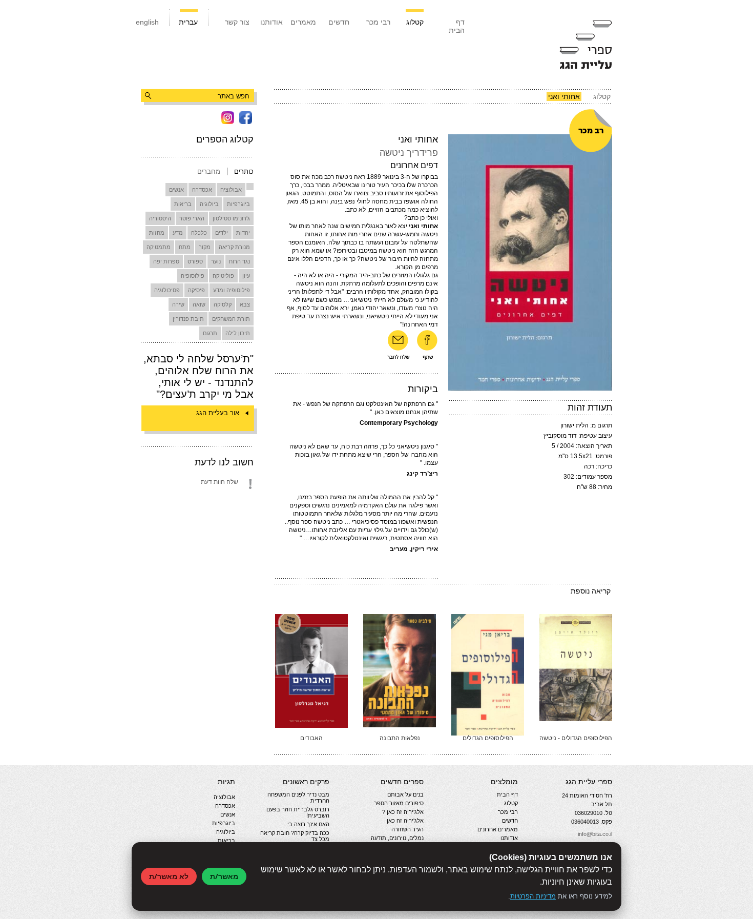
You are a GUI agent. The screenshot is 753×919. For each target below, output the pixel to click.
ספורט (195, 261)
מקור (205, 247)
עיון (246, 276)
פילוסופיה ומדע (231, 290)
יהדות (243, 233)
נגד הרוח (239, 261)
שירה (178, 304)
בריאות (183, 204)
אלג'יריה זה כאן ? (403, 812)
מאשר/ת (224, 876)
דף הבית (457, 26)
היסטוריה (160, 218)
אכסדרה (202, 190)
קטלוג (415, 22)
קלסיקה (223, 304)
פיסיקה (196, 290)
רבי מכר (378, 22)
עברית (188, 22)
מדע (178, 233)
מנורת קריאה (234, 247)
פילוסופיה (192, 276)
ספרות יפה (166, 261)
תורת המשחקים (231, 319)
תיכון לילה (237, 333)
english (147, 22)
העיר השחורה (407, 829)
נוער (216, 261)
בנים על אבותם (405, 794)
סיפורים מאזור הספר (399, 803)
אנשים (176, 190)
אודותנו (271, 22)
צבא (245, 304)
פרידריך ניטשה (409, 153)
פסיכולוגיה (167, 290)
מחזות (156, 233)
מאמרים (303, 22)
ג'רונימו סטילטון (231, 218)
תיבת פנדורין (188, 319)
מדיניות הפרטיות (533, 896)
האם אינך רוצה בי (308, 824)
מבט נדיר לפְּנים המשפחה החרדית (298, 797)
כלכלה (199, 233)
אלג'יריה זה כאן (405, 821)
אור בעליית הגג (217, 413)
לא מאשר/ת (169, 876)
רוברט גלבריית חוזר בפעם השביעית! (297, 812)
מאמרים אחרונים (497, 829)
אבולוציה (231, 190)
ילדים (221, 233)
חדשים (338, 22)
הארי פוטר (191, 218)
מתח (185, 247)
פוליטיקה (223, 276)
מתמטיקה (159, 247)
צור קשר (237, 22)
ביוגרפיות (238, 204)
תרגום (210, 333)
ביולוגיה (209, 204)
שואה (199, 304)
